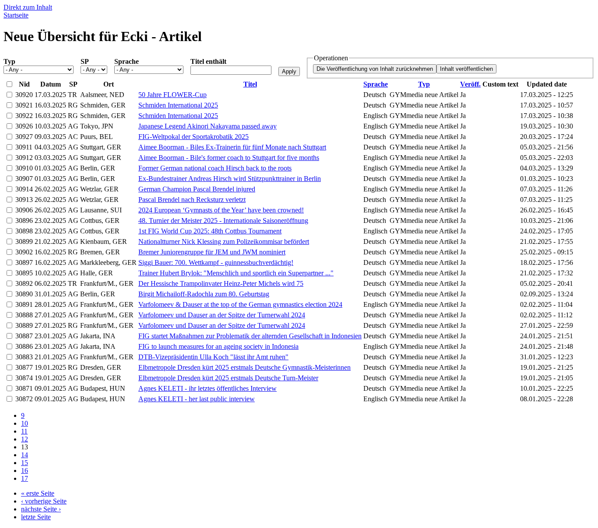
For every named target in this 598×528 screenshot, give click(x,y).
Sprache (126, 61)
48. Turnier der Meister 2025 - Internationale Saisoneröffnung (223, 220)
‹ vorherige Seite (44, 501)
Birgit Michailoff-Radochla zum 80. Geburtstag (203, 294)
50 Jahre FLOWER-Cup (172, 94)
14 (24, 455)
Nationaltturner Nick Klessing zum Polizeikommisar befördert (223, 241)
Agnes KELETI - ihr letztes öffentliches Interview (207, 388)
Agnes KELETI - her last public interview (196, 399)
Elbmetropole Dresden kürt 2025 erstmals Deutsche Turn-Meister (228, 378)
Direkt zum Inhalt (28, 7)
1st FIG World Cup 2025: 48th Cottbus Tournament (209, 231)
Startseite (16, 15)
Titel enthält (208, 61)
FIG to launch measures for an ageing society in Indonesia (218, 346)
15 (24, 462)
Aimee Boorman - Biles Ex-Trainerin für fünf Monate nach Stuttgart (232, 147)
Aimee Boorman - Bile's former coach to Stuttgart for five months (228, 157)
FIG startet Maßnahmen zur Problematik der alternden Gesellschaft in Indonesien (250, 336)
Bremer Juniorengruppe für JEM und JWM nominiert (211, 252)
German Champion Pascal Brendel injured (196, 189)
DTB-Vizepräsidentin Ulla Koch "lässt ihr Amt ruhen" (213, 357)
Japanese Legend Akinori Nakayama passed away (207, 126)
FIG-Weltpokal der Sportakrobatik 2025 (193, 136)
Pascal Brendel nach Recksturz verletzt (192, 199)
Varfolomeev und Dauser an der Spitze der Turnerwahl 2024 (221, 315)
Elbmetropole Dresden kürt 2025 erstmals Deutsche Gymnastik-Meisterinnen (244, 367)
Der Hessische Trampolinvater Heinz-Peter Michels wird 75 (220, 283)
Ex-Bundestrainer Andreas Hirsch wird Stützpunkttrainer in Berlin (229, 178)
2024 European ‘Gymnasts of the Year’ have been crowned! (221, 210)
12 (24, 439)
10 (24, 423)
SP (85, 61)
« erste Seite (37, 493)
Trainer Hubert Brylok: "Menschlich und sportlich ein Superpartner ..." (236, 273)
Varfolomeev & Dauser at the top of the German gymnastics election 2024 (240, 304)
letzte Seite (36, 517)
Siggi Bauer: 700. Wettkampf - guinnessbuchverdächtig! (215, 262)
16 (24, 470)
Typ (9, 61)
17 (24, 478)
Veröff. (470, 84)
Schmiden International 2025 (178, 105)
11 (24, 431)
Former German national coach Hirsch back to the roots (215, 168)
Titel (250, 84)
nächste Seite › (41, 509)
